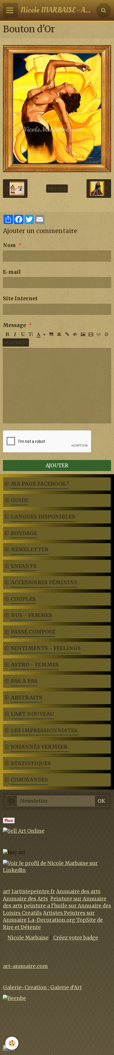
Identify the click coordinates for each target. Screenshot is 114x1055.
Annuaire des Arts (25, 899)
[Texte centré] (59, 334)
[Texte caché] (75, 334)
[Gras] (7, 334)
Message (14, 325)
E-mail (12, 272)
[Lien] (67, 334)
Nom (9, 245)
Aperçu (18, 342)
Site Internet (20, 298)
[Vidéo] (91, 334)
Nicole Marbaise (28, 938)
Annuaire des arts (78, 891)
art (6, 891)
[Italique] (15, 334)
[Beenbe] (14, 998)
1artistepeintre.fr (33, 891)
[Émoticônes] (107, 334)
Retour (57, 188)
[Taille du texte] (31, 334)
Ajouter (57, 465)
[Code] (99, 334)
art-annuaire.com (25, 966)
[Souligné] (23, 334)
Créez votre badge (75, 938)
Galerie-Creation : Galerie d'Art (42, 987)
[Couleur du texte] (41, 334)
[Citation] (51, 334)
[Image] (83, 334)
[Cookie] (11, 1043)
